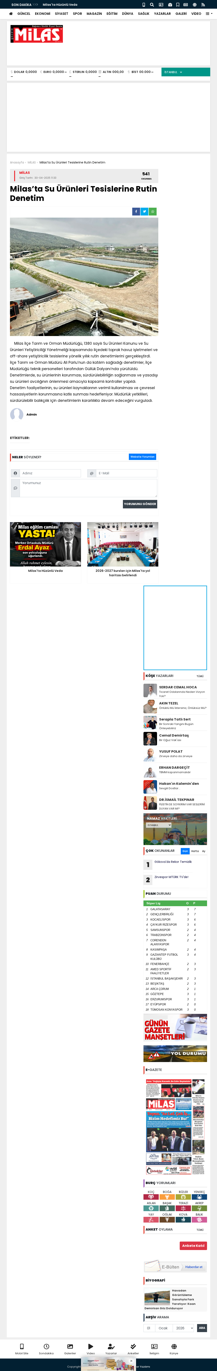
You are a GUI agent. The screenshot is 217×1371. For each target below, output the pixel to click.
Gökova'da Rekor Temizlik (169, 864)
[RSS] (203, 4)
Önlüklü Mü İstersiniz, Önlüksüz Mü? (183, 708)
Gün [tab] (185, 851)
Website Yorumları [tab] (142, 456)
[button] (209, 14)
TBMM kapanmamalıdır (175, 772)
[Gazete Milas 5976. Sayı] (175, 1127)
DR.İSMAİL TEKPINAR (176, 799)
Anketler (133, 1353)
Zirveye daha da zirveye (175, 756)
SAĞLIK (143, 13)
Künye (174, 1353)
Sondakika (46, 1353)
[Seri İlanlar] (177, 4)
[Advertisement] (130, 52)
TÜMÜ (200, 676)
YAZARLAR (162, 13)
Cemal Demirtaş (174, 735)
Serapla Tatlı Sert (175, 719)
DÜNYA (127, 13)
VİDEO (196, 13)
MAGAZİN (94, 13)
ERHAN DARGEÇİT (174, 767)
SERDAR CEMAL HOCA (178, 687)
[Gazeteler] (185, 4)
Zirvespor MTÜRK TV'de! (167, 880)
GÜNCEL (23, 13)
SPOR (77, 13)
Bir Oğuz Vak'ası (170, 740)
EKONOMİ (42, 13)
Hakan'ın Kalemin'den (179, 783)
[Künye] (195, 4)
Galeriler (70, 1353)
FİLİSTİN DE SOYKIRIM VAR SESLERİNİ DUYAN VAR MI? (182, 806)
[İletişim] (161, 4)
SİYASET (61, 13)
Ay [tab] (203, 851)
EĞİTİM (112, 13)
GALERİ (181, 13)
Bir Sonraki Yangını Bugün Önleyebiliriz (176, 726)
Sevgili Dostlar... (169, 788)
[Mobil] (143, 4)
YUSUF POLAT (171, 751)
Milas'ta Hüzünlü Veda (60, 5)
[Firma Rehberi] (170, 4)
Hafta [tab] (195, 851)
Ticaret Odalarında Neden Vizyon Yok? (182, 694)
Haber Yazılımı (140, 1367)
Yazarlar (111, 1353)
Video (91, 1353)
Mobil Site (21, 1353)
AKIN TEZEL (168, 703)
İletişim (154, 1353)
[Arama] (152, 4)
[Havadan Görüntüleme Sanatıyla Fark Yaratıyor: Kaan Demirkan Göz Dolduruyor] (157, 1296)
